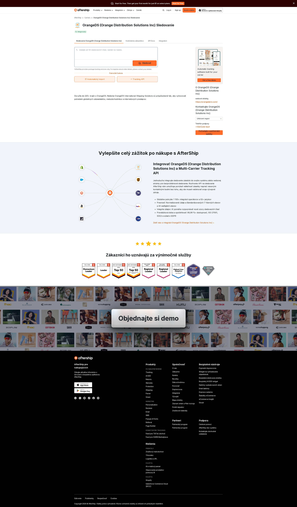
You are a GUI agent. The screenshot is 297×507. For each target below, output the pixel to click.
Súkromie (77, 498)
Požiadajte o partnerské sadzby (209, 132)
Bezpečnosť (102, 498)
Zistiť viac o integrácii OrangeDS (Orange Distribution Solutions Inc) (183, 223)
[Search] (163, 10)
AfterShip (77, 18)
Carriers (87, 18)
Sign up (178, 10)
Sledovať (146, 63)
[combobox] (209, 119)
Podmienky (89, 498)
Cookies (114, 498)
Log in (168, 10)
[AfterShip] (82, 10)
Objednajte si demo (148, 318)
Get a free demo (209, 80)
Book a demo (189, 10)
